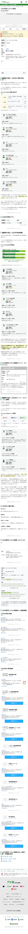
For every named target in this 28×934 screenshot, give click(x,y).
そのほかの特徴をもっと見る (14, 587)
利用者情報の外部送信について (18, 901)
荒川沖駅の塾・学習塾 (7, 856)
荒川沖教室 (3, 617)
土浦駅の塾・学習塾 (7, 861)
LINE (10, 886)
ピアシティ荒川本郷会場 (7, 786)
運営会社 (5, 904)
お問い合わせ (11, 904)
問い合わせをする (4, 605)
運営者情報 (17, 899)
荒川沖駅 (13, 6)
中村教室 (3, 638)
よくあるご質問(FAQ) (20, 904)
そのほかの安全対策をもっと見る (14, 598)
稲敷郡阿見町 (9, 6)
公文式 (7, 49)
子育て (23, 886)
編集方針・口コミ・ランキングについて (14, 896)
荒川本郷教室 (4, 627)
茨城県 (5, 6)
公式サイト (14, 703)
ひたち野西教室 (4, 657)
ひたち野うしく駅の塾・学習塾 (9, 858)
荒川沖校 (3, 679)
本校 (3, 804)
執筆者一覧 (5, 899)
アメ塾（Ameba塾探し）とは (16, 893)
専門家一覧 (11, 899)
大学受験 (16, 886)
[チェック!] (24, 683)
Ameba (9, 919)
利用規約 (23, 899)
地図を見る (4, 621)
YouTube (15, 889)
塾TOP (2, 6)
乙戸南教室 (3, 648)
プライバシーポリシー (6, 901)
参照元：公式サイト (23, 382)
